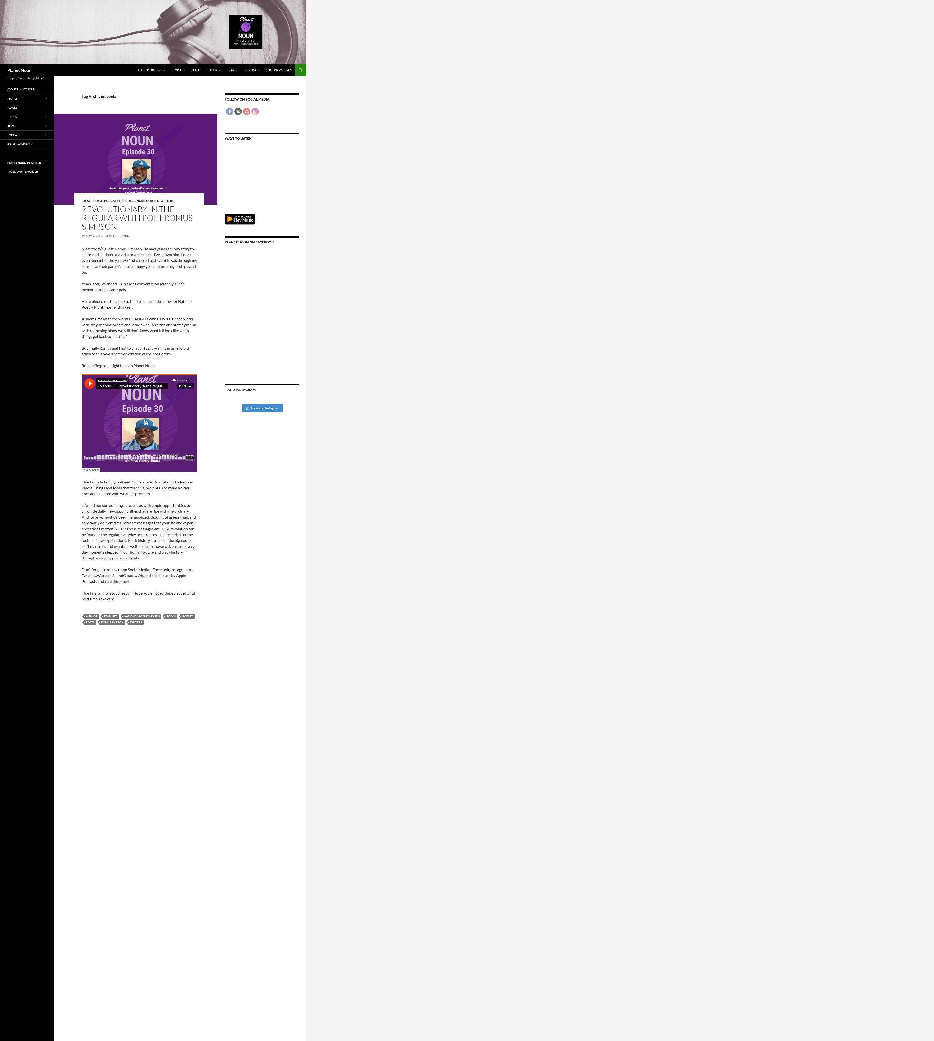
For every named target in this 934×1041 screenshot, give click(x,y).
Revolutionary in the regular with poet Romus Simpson (137, 218)
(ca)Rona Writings (279, 70)
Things (212, 70)
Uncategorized (147, 201)
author (91, 616)
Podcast (250, 70)
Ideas (230, 70)
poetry (187, 616)
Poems (171, 616)
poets (90, 622)
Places (196, 70)
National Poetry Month (142, 616)
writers (136, 622)
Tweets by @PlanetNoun (22, 171)
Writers (167, 201)
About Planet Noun (151, 70)
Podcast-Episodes (118, 201)
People (177, 70)
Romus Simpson (112, 622)
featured (110, 616)
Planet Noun (19, 70)
